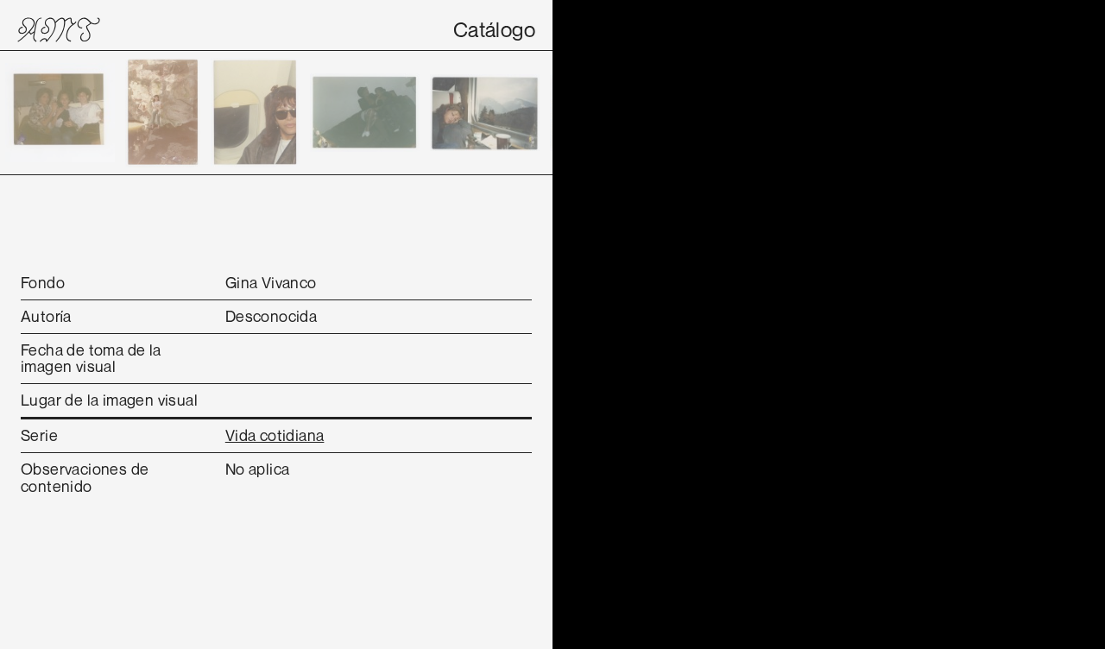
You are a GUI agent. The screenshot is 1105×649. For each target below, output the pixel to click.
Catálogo (494, 29)
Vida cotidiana (275, 434)
